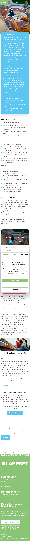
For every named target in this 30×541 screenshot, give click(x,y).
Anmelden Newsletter (10, 522)
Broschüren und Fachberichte (9, 494)
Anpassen (14, 285)
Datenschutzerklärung (7, 536)
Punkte (5, 385)
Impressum (4, 534)
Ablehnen (15, 289)
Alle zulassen (15, 280)
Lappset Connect (8, 75)
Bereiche (3, 499)
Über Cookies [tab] (24, 254)
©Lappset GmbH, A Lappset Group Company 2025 (14, 538)
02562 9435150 (5, 484)
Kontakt (5, 437)
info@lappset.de (5, 486)
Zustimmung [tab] (5, 254)
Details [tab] (15, 254)
